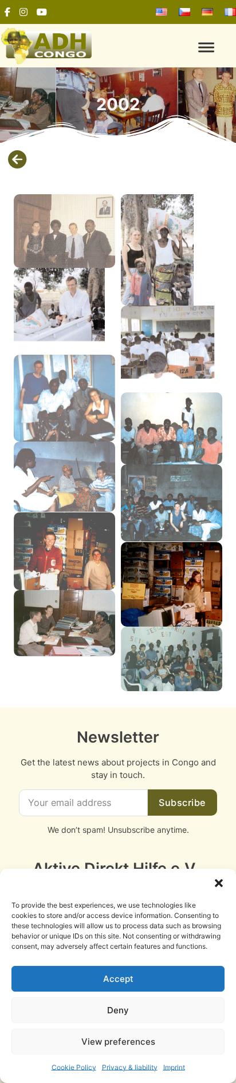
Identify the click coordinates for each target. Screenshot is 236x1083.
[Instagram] (23, 12)
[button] (219, 883)
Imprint (174, 1067)
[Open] (177, 47)
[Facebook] (7, 12)
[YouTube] (42, 12)
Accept (118, 978)
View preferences (118, 1041)
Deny (118, 1010)
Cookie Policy (74, 1067)
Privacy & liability (130, 1067)
